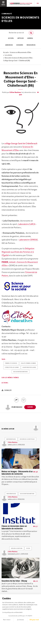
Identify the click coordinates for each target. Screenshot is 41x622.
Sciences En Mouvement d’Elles (17, 148)
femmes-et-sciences (11, 363)
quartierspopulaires (29, 367)
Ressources (31, 45)
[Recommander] (23, 400)
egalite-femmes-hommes (28, 363)
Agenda (30, 38)
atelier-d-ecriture (16, 548)
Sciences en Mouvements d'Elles (20, 19)
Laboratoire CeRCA (26, 224)
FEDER (5, 262)
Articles (20, 38)
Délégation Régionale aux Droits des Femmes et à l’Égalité (18, 252)
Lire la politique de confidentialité (12, 612)
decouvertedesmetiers (20, 372)
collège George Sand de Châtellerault (20, 143)
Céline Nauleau (15, 92)
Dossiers (19, 45)
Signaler (8, 390)
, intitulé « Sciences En (17, 262)
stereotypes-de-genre (12, 367)
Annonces (9, 45)
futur (28, 548)
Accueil (11, 38)
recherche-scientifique (27, 439)
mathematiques (11, 439)
